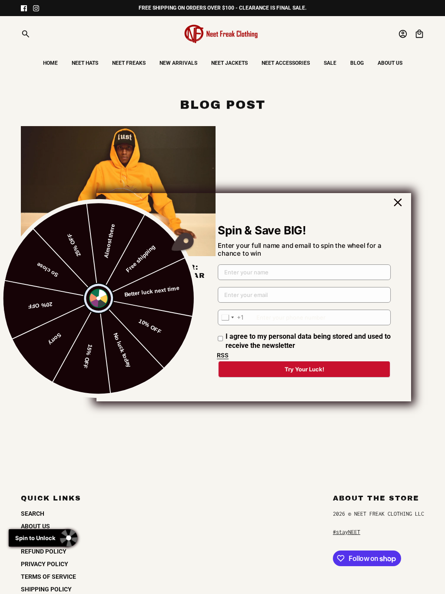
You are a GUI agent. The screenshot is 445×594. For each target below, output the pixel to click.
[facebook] (24, 8)
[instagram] (36, 8)
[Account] (403, 34)
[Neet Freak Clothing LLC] (222, 34)
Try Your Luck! (304, 369)
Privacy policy (44, 564)
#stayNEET (346, 532)
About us (35, 526)
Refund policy (43, 551)
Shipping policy (46, 589)
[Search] (25, 34)
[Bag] (419, 34)
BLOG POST (223, 104)
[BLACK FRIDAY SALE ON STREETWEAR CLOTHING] (118, 191)
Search (32, 513)
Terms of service (48, 576)
